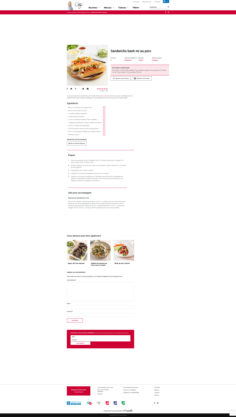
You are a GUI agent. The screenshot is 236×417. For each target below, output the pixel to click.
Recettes (93, 8)
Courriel (70, 311)
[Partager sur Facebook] (67, 88)
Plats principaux (82, 12)
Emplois (100, 394)
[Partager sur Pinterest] (75, 88)
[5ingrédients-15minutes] (89, 403)
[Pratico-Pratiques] (75, 403)
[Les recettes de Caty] (75, 5)
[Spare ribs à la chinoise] (77, 250)
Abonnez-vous (147, 2)
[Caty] (99, 403)
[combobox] (158, 7)
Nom (69, 303)
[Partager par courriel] (87, 88)
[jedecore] (115, 403)
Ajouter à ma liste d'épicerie (76, 143)
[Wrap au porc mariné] (124, 250)
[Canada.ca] (128, 410)
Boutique (157, 2)
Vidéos (136, 7)
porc (89, 96)
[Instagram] (168, 12)
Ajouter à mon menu (143, 78)
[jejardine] (123, 403)
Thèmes (122, 8)
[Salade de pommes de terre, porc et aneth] (100, 250)
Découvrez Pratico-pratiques (103, 390)
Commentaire (71, 280)
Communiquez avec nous (105, 387)
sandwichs (106, 96)
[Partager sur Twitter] (71, 88)
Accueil (69, 12)
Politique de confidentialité (131, 392)
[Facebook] (165, 12)
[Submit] (168, 7)
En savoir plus (78, 391)
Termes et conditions (129, 390)
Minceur (107, 8)
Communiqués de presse (130, 387)
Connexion (136, 2)
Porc (88, 12)
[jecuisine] (107, 403)
